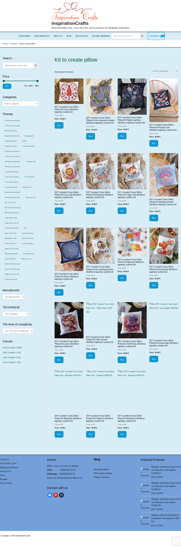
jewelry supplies (28, 243)
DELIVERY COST (8, 463)
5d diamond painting (12, 126)
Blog (69, 36)
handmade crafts (10, 238)
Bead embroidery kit (12, 136)
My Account (82, 36)
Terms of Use (5, 471)
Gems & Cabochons (12, 228)
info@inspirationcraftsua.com (69, 478)
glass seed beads (10, 233)
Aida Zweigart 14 (10, 347)
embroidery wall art (12, 223)
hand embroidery (28, 233)
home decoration (28, 238)
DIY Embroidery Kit (12, 213)
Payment (3, 479)
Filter (7, 86)
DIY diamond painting (13, 208)
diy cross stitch (10, 202)
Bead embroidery (11, 131)
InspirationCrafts (70, 23)
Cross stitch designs (12, 177)
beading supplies (11, 141)
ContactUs (4, 459)
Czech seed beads (11, 187)
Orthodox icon (26, 259)
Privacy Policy (6, 483)
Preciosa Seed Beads (12, 269)
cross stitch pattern (11, 182)
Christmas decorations (13, 156)
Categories (24, 36)
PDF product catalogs (103, 473)
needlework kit (10, 259)
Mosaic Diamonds (11, 254)
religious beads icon (12, 274)
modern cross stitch (12, 249)
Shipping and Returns (9, 467)
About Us (58, 36)
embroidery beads (11, 218)
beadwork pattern (28, 146)
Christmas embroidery (13, 161)
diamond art (27, 187)
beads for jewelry (11, 146)
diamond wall (31, 197)
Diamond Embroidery (12, 192)
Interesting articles (101, 469)
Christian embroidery (12, 151)
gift (25, 228)
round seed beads (11, 279)
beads (24, 141)
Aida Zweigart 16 (10, 357)
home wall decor (11, 243)
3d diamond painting (12, 120)
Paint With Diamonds (12, 264)
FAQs (2, 475)
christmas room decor (12, 167)
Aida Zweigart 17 (10, 362)
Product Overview (101, 477)
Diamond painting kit (12, 197)
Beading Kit (29, 136)
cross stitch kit (29, 177)
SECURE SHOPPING (101, 36)
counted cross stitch (12, 172)
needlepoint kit (28, 254)
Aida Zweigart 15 (10, 352)
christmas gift (31, 161)
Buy (59, 125)
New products (41, 36)
